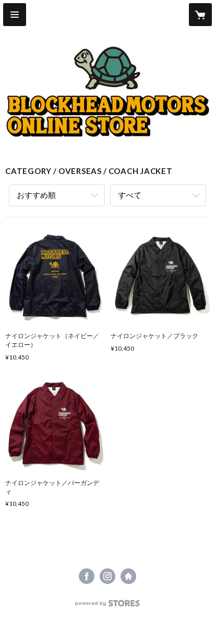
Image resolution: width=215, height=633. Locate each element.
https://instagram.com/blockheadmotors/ (107, 576)
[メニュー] (14, 14)
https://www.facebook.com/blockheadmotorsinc (86, 576)
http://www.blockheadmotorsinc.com (128, 576)
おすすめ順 (36, 195)
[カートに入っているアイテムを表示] (200, 14)
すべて (129, 195)
